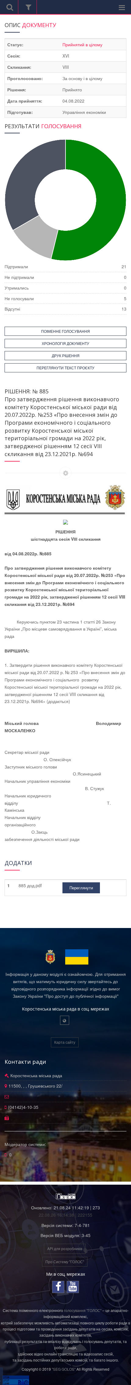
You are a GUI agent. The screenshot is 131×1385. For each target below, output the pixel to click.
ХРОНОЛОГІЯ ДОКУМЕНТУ (65, 343)
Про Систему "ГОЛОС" (64, 1261)
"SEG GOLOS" (64, 1369)
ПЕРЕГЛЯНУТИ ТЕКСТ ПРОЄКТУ (65, 367)
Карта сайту (64, 1042)
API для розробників (64, 1248)
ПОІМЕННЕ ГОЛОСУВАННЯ (65, 331)
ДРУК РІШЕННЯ (66, 355)
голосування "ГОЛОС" (82, 1310)
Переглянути (81, 888)
